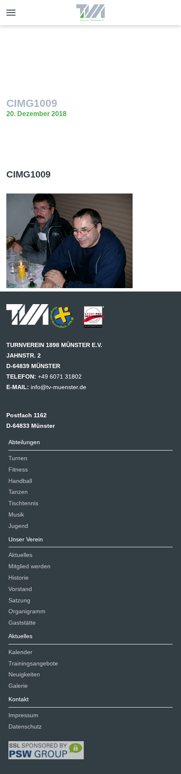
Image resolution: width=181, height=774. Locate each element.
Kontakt (18, 699)
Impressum (23, 715)
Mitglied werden (29, 566)
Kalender (20, 652)
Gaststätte (22, 622)
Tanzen (18, 491)
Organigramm (26, 611)
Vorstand (20, 589)
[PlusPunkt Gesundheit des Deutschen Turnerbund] (66, 319)
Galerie (18, 685)
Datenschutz (25, 726)
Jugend (18, 525)
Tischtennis (23, 503)
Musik (16, 514)
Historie (18, 577)
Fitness (18, 469)
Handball (20, 480)
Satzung (19, 600)
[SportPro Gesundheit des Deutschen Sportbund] (97, 319)
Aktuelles (20, 554)
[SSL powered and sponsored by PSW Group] (46, 746)
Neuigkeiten (24, 674)
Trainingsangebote (33, 663)
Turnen (17, 458)
